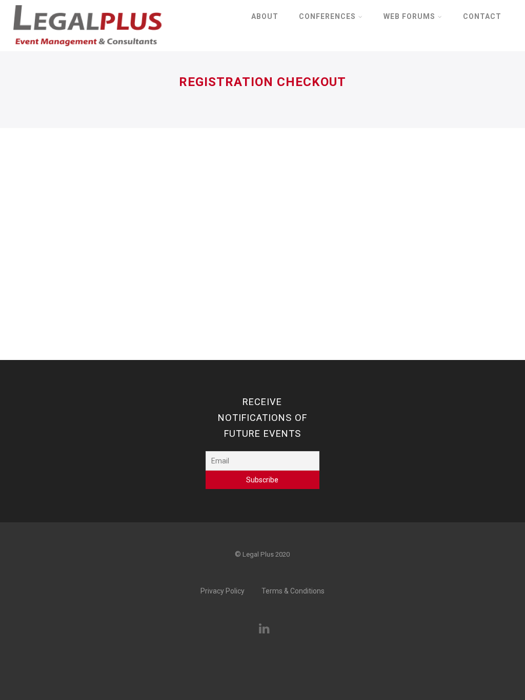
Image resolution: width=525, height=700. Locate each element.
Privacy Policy (222, 591)
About (264, 16)
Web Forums (409, 16)
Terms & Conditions (293, 591)
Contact (482, 16)
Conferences (327, 16)
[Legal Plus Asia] (87, 49)
